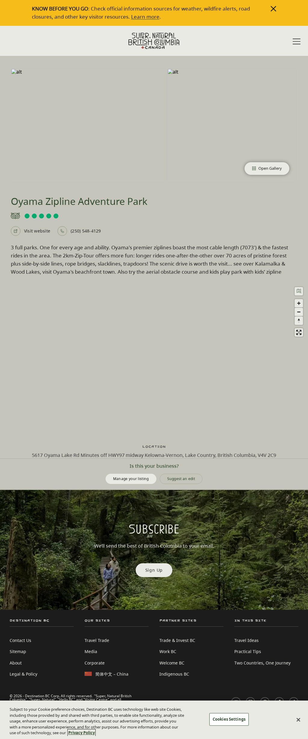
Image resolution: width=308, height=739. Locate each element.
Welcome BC (171, 663)
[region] (154, 360)
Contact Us (20, 640)
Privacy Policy (81, 732)
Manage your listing (131, 478)
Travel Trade (97, 640)
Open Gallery (270, 168)
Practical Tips (247, 651)
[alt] (89, 125)
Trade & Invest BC (177, 640)
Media (91, 651)
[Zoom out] (298, 312)
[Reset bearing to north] (298, 320)
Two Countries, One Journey (262, 663)
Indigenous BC (174, 674)
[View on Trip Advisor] (154, 215)
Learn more (145, 16)
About (16, 663)
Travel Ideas (246, 640)
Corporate (95, 663)
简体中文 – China (111, 674)
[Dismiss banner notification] (273, 8)
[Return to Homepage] (154, 41)
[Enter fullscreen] (298, 332)
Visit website (37, 231)
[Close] (298, 719)
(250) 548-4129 (86, 231)
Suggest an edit (181, 478)
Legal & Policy (23, 674)
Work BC (167, 651)
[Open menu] (296, 41)
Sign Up (154, 570)
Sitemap (18, 651)
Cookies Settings (229, 719)
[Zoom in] (298, 303)
